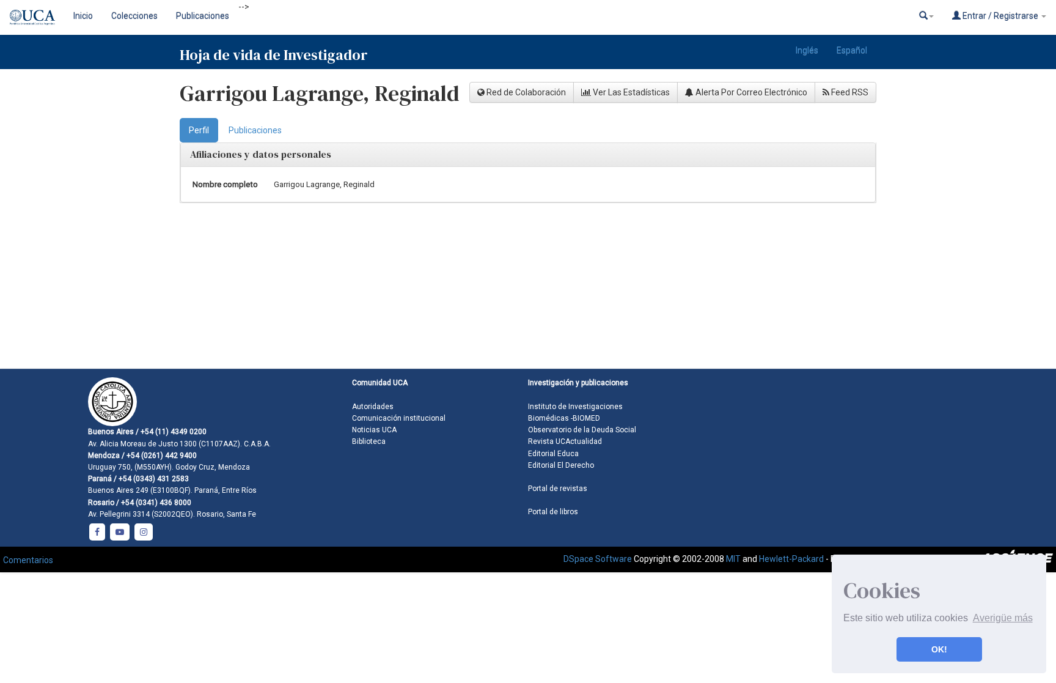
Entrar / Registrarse (1000, 16)
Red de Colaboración (525, 92)
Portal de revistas (557, 488)
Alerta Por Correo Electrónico (750, 92)
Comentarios (28, 560)
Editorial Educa (553, 453)
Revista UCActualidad (565, 441)
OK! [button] (939, 649)
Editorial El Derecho (561, 465)
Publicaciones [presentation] (255, 130)
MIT (733, 559)
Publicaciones (202, 16)
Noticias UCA (374, 430)
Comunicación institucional (399, 418)
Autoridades (373, 406)
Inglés (807, 50)
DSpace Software (597, 559)
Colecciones (134, 16)
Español (852, 50)
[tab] (199, 130)
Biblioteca (369, 441)
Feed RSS (848, 92)
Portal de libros (553, 512)
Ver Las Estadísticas (630, 92)
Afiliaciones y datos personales (260, 154)
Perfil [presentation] (199, 130)
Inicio (83, 16)
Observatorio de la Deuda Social (582, 430)
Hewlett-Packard (791, 559)
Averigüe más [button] (1003, 618)
